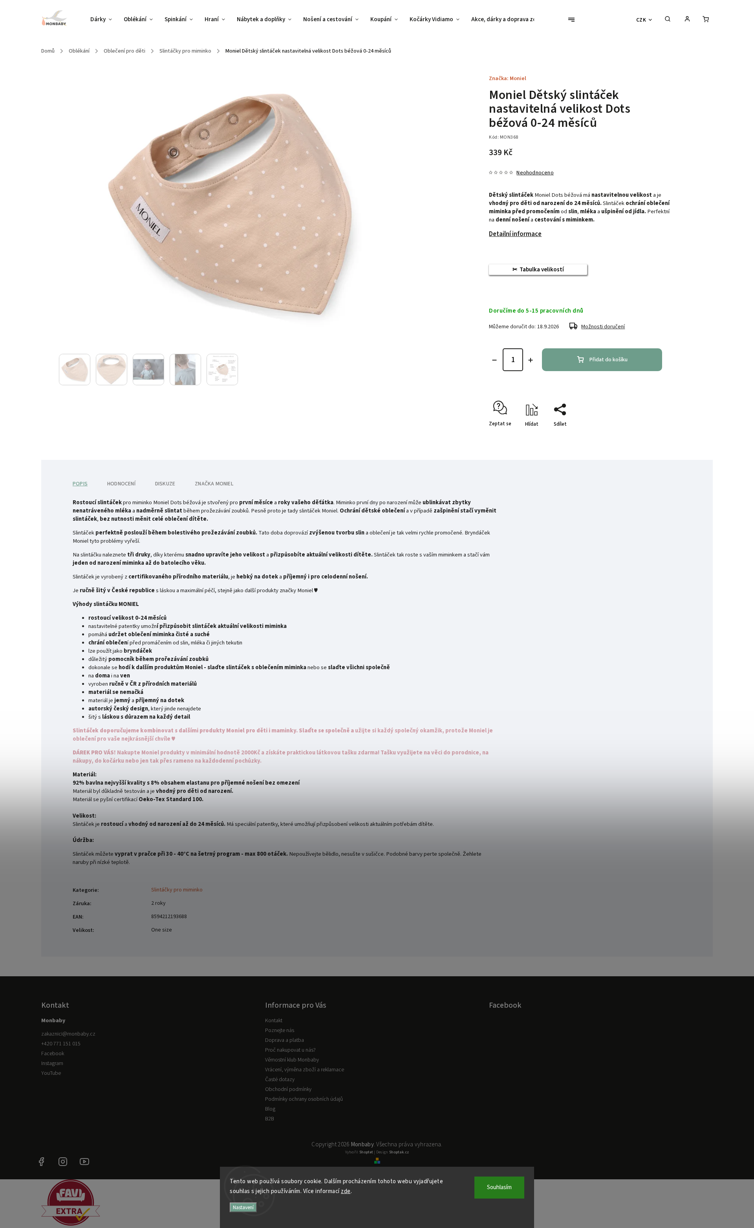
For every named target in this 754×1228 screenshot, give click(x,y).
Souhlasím (499, 1187)
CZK (641, 20)
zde (346, 1191)
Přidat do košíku (608, 360)
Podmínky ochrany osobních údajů (304, 1099)
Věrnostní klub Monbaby (292, 1060)
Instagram (52, 1063)
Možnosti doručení (603, 327)
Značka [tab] (214, 484)
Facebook (52, 1054)
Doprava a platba (284, 1040)
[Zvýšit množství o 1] (530, 360)
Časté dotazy (280, 1079)
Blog (270, 1109)
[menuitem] (104, 19)
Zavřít (648, 437)
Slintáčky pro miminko (177, 890)
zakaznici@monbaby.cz (68, 1034)
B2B (269, 1119)
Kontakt (273, 1021)
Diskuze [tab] (165, 484)
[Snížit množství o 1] (494, 360)
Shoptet (366, 1152)
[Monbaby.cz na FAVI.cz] (70, 1224)
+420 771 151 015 (61, 1044)
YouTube (51, 1073)
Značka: (507, 78)
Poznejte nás (279, 1030)
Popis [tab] (80, 484)
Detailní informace (515, 234)
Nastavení (243, 1207)
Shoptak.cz (399, 1152)
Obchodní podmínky (288, 1089)
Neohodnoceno (534, 173)
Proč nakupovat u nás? (290, 1050)
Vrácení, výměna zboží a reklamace (304, 1070)
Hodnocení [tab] (121, 484)
